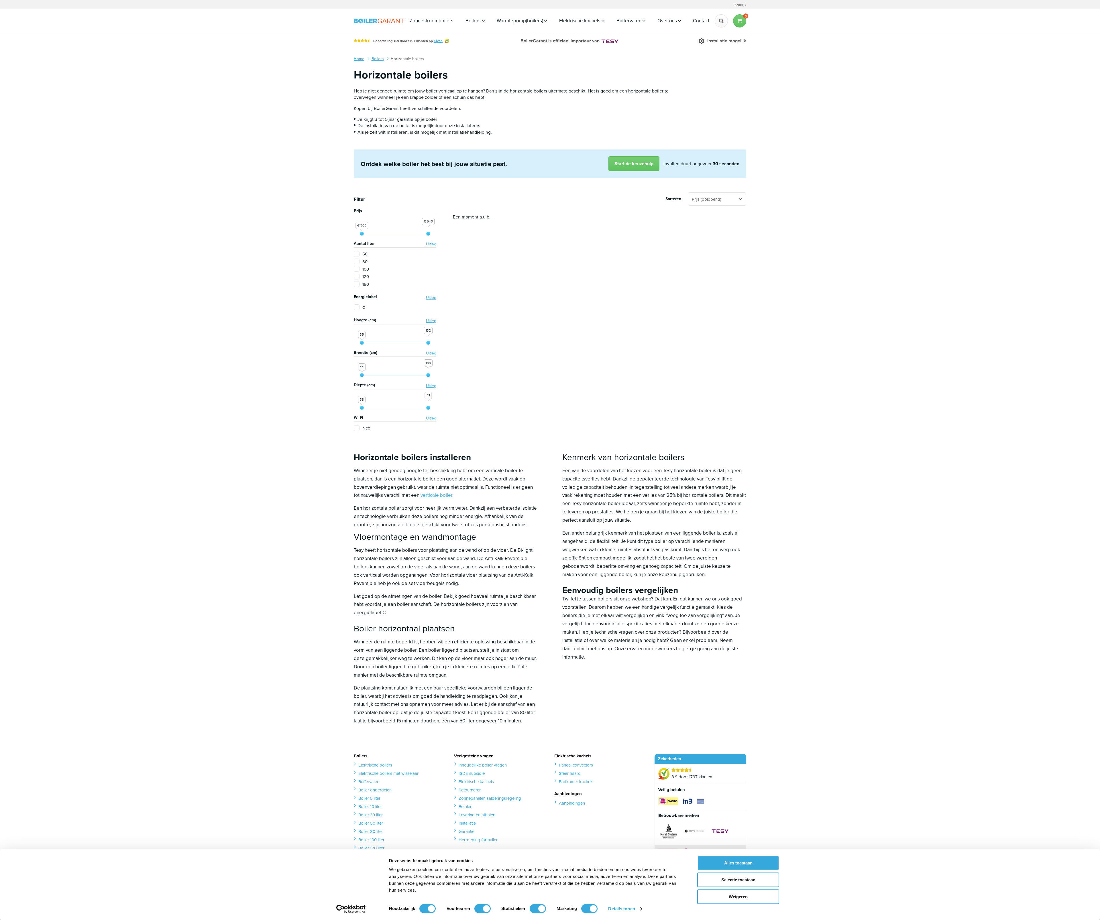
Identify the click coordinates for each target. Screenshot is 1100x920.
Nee (366, 428)
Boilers (473, 20)
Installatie (467, 823)
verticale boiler (436, 495)
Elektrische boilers (375, 765)
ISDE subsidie (472, 773)
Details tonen (621, 908)
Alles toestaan (738, 862)
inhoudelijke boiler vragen (483, 765)
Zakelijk (740, 4)
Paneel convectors (576, 765)
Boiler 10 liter (370, 806)
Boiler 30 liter (370, 815)
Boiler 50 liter (370, 823)
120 (365, 276)
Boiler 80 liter (370, 831)
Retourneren (470, 790)
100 (365, 269)
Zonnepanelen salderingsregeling (490, 798)
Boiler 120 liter (371, 848)
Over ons (667, 20)
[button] (739, 20)
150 (365, 284)
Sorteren (673, 199)
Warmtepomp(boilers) (520, 20)
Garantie (466, 831)
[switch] (482, 908)
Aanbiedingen (572, 803)
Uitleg (431, 244)
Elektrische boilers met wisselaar (388, 773)
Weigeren (738, 896)
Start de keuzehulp (633, 163)
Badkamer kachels (576, 782)
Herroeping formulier (478, 840)
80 (365, 262)
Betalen (465, 806)
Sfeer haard (570, 773)
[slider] (362, 234)
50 (365, 254)
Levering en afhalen (477, 815)
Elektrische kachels (580, 20)
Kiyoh (438, 40)
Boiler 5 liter (369, 798)
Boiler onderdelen (375, 790)
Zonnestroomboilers (431, 20)
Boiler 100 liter (371, 840)
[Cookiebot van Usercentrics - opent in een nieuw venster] (351, 909)
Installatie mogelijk (726, 41)
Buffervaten (629, 20)
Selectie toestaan (738, 879)
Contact (701, 20)
